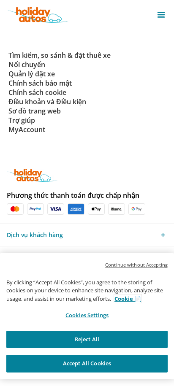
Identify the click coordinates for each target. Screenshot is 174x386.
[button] (161, 15)
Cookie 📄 (127, 298)
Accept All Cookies (87, 363)
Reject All (87, 339)
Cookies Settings (87, 315)
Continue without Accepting (136, 265)
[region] (87, 316)
